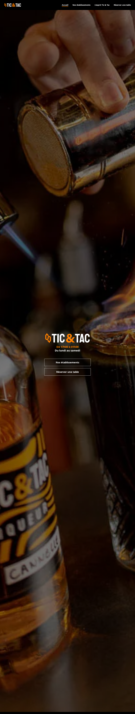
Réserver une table (67, 371)
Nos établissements (67, 362)
